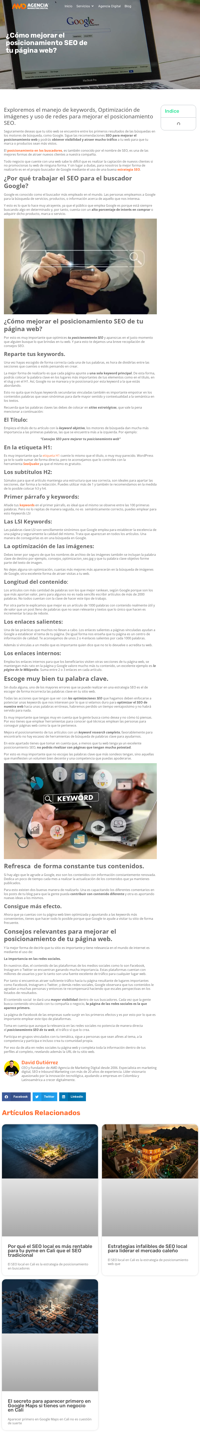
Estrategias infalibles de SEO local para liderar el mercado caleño (147, 1248)
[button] (85, 6)
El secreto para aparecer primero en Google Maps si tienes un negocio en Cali (49, 1405)
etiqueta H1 (51, 455)
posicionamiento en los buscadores (34, 150)
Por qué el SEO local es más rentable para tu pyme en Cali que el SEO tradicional (50, 1250)
